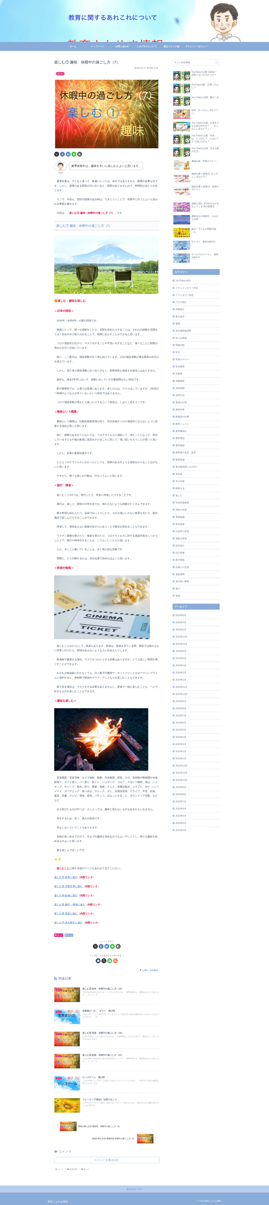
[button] (79, 154)
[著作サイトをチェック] (98, 960)
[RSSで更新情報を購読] (115, 960)
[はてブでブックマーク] (68, 154)
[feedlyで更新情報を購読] (109, 960)
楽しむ (59, 935)
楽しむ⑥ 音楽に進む (66, 913)
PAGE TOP (135, 1189)
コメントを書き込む (106, 1159)
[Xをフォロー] (103, 960)
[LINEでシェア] (73, 154)
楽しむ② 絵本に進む (66, 877)
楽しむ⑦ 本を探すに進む (68, 922)
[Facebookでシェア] (62, 154)
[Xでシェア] (56, 154)
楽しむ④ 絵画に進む (66, 895)
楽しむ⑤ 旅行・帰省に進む (69, 904)
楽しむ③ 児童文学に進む (68, 886)
